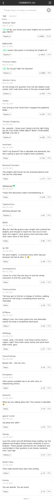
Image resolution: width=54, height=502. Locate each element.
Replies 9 (7, 55)
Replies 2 (7, 215)
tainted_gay (7, 186)
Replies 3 (7, 36)
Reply (5, 158)
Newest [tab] (13, 16)
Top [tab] (4, 16)
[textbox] (25, 10)
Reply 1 (6, 326)
